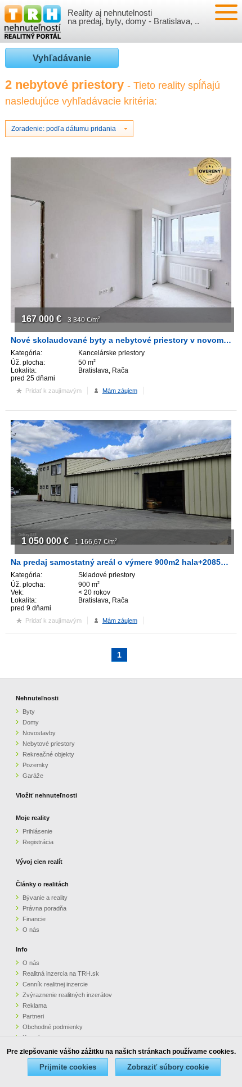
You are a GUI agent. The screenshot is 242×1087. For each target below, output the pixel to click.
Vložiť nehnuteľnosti (46, 795)
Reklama (35, 1005)
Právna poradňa (44, 908)
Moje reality (33, 817)
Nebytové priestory (49, 743)
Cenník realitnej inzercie (55, 984)
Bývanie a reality (45, 897)
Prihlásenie (37, 831)
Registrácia (38, 842)
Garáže (33, 775)
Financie (34, 919)
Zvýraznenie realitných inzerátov (67, 994)
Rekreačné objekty (48, 754)
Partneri (33, 1016)
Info (22, 949)
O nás (31, 929)
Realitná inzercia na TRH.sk (61, 973)
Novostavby (39, 733)
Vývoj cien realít (39, 861)
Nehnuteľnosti (37, 698)
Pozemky (35, 765)
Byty (29, 711)
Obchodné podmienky (53, 1026)
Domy (31, 722)
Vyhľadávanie (62, 58)
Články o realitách (42, 884)
